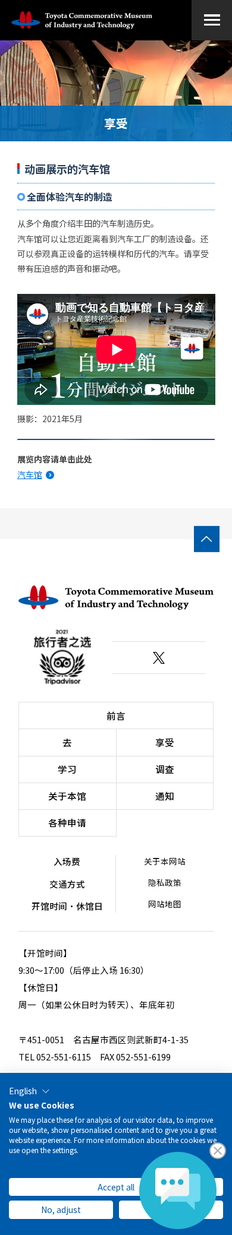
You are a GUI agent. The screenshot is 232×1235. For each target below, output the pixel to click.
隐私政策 (164, 882)
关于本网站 (165, 861)
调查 (164, 768)
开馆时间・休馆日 (67, 906)
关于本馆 (67, 795)
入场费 (67, 861)
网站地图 (164, 904)
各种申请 (67, 822)
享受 (164, 742)
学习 (67, 768)
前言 (116, 715)
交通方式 (67, 884)
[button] (29, 1091)
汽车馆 (29, 474)
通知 (164, 795)
